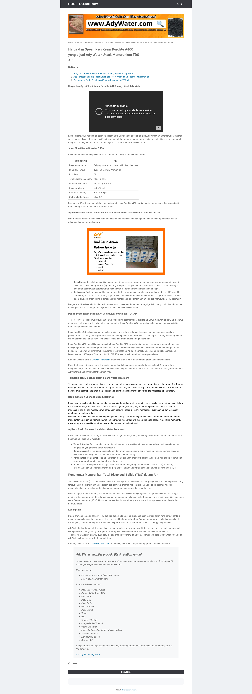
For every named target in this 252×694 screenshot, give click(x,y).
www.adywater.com (101, 359)
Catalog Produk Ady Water (88, 654)
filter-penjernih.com (83, 4)
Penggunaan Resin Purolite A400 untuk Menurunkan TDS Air (102, 80)
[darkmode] (178, 3)
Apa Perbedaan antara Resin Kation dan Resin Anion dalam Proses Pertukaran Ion (111, 77)
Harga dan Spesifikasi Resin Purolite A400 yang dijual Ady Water (103, 73)
